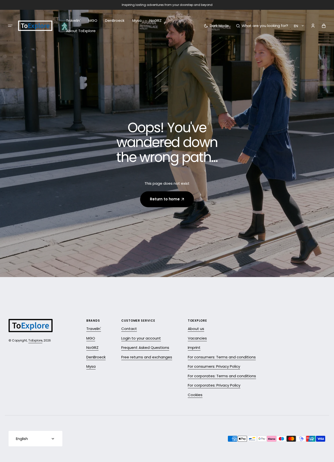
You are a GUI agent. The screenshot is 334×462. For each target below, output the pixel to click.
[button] (262, 25)
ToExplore (35, 340)
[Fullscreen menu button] (10, 25)
